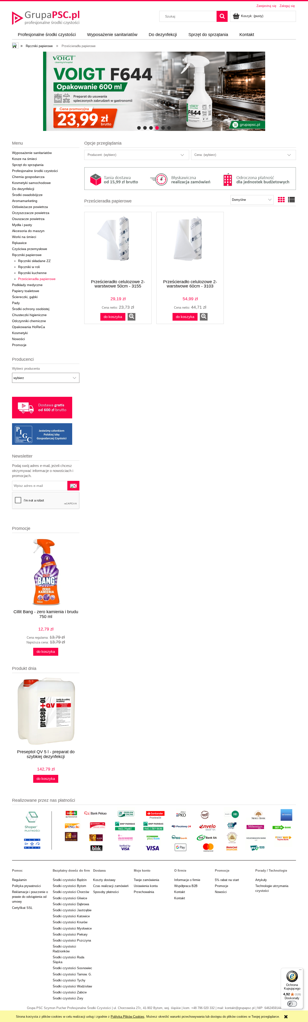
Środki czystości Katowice (71, 916)
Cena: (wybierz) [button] (205, 155)
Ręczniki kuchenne (32, 273)
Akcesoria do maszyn (28, 231)
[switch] (292, 1004)
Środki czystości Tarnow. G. (72, 974)
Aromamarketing (24, 201)
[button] (131, 317)
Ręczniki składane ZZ (34, 261)
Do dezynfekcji (23, 189)
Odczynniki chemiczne (29, 321)
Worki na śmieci (24, 237)
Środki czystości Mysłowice (72, 928)
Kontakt (179, 892)
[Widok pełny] (291, 200)
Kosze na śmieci (24, 159)
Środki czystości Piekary (70, 934)
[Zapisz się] (73, 485)
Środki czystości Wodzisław (72, 986)
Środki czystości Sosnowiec (72, 968)
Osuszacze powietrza (28, 219)
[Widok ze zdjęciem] (281, 200)
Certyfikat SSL (22, 908)
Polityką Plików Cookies (127, 1016)
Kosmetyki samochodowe (31, 183)
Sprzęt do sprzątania (28, 165)
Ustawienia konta (146, 886)
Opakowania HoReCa (28, 327)
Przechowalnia (144, 892)
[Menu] (300, 971)
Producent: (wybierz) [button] (102, 155)
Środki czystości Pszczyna (72, 940)
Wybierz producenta (26, 368)
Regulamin (19, 880)
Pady (16, 303)
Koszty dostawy (104, 880)
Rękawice (19, 243)
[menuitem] (46, 35)
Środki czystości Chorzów (71, 892)
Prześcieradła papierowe (37, 279)
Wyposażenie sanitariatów (32, 153)
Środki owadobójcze (27, 195)
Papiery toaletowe (25, 291)
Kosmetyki (20, 333)
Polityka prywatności (26, 886)
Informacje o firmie (187, 880)
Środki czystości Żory (68, 998)
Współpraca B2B (186, 886)
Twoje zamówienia (146, 880)
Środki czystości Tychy (69, 980)
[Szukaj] (222, 16)
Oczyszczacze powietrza (30, 213)
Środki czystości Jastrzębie (72, 910)
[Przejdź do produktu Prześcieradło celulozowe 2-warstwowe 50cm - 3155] (118, 245)
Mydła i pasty (22, 225)
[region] (154, 91)
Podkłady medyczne (27, 285)
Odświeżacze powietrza (30, 207)
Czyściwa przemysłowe (29, 249)
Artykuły (261, 880)
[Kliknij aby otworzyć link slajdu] (154, 91)
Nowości (18, 339)
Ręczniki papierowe (27, 255)
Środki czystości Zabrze (70, 992)
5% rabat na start (227, 880)
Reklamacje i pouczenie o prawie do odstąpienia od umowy (30, 896)
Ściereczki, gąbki (25, 297)
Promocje (19, 345)
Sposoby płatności (106, 892)
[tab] (139, 128)
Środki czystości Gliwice (70, 898)
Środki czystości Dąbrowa (71, 904)
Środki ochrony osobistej (30, 309)
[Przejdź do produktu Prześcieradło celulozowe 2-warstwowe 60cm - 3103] (190, 245)
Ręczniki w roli (29, 267)
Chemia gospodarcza (28, 177)
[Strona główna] (45, 17)
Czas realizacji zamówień (110, 886)
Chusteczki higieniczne (29, 315)
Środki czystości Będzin (70, 880)
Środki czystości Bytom (69, 886)
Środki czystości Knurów (70, 922)
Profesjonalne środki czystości (35, 171)
